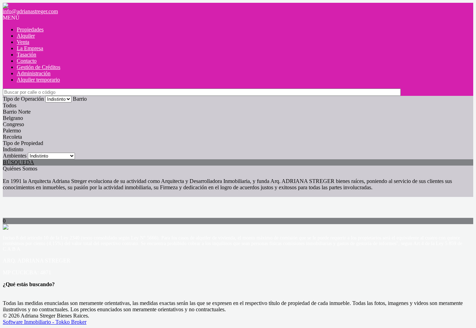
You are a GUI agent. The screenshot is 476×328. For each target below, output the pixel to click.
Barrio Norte (17, 112)
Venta (23, 42)
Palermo (12, 131)
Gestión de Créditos (38, 67)
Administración (34, 73)
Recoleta (12, 137)
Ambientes (14, 156)
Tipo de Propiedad (23, 143)
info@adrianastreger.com (30, 11)
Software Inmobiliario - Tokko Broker (44, 322)
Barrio (80, 99)
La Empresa (30, 48)
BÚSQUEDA (18, 162)
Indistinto (13, 149)
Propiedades (30, 29)
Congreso (13, 124)
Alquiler (26, 36)
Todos (9, 105)
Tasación (26, 55)
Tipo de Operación (23, 99)
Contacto (27, 61)
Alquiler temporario (38, 80)
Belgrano (13, 118)
